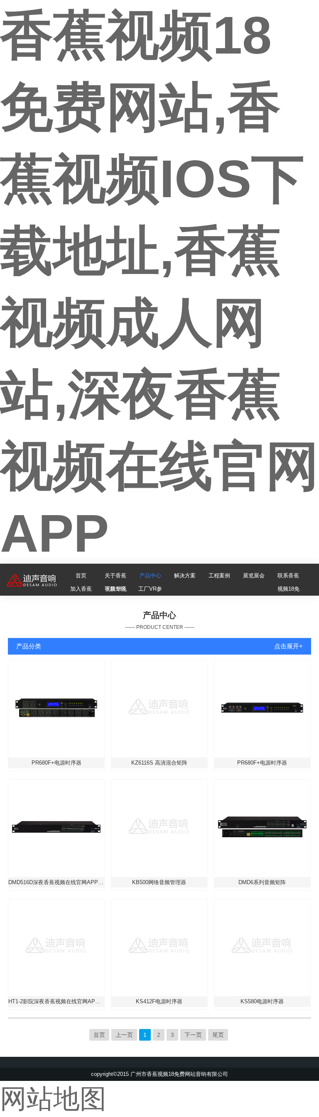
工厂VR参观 (150, 591)
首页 (81, 575)
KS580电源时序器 (262, 1001)
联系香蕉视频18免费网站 (288, 577)
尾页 (218, 1034)
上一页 (124, 1034)
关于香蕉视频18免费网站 (116, 577)
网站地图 (53, 1099)
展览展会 (254, 575)
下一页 (193, 1034)
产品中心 (150, 575)
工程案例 (219, 575)
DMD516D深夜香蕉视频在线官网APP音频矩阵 (56, 882)
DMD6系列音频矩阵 (262, 882)
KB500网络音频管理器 (159, 882)
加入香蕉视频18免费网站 (81, 591)
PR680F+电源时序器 (56, 763)
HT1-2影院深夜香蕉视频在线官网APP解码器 (56, 1001)
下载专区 (115, 589)
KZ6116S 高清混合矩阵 (159, 763)
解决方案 (185, 575)
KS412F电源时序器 (159, 1001)
